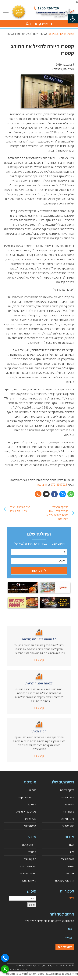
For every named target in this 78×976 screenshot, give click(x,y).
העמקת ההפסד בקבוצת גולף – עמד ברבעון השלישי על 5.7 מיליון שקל (57, 513)
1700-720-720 (48, 8)
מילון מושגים (30, 859)
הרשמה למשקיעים (64, 880)
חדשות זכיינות (29, 844)
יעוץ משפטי (68, 826)
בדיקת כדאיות (67, 790)
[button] (73, 18)
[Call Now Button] (5, 958)
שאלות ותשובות (28, 880)
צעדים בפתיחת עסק (26, 811)
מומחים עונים (67, 859)
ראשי (71, 34)
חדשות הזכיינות (57, 34)
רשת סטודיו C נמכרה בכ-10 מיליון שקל (20, 509)
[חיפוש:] (22, 898)
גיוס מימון (69, 804)
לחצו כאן (42, 485)
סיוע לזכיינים (68, 797)
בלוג (72, 852)
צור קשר (70, 873)
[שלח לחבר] (46, 494)
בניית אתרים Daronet (19, 969)
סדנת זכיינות (67, 818)
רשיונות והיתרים (28, 873)
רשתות (32, 790)
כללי (71, 898)
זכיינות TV (31, 804)
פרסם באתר (30, 826)
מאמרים (32, 852)
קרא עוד (39, 660)
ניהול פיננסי (30, 818)
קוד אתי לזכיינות (28, 866)
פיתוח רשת (68, 811)
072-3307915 (59, 485)
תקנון (71, 844)
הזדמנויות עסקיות (27, 797)
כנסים (71, 866)
